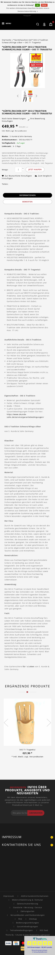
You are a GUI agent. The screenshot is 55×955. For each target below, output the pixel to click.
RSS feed (44, 930)
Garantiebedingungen (27, 926)
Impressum (8, 896)
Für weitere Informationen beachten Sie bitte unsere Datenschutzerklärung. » (27, 9)
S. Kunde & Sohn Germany (21, 136)
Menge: (5, 169)
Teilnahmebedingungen (21, 930)
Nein (44, 5)
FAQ (20, 919)
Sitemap (33, 919)
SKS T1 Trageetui (27, 749)
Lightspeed (45, 935)
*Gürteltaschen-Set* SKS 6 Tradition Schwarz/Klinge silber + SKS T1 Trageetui (25, 41)
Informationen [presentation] (27, 195)
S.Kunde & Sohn (22, 935)
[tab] (27, 195)
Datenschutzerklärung (27, 903)
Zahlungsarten (27, 911)
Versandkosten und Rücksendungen (27, 915)
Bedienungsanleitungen (27, 922)
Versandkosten (21, 131)
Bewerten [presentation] (27, 201)
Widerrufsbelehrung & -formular (27, 900)
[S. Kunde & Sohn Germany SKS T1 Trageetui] (27, 722)
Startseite (6, 40)
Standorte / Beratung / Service (27, 907)
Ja (37, 5)
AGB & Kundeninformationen (34, 896)
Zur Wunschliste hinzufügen (18, 176)
